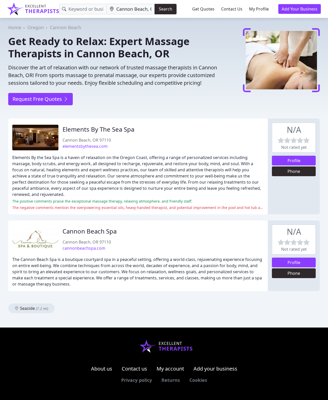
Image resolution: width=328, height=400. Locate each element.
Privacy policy (136, 380)
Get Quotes (203, 9)
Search (165, 9)
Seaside (33, 308)
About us (101, 368)
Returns (170, 380)
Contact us (134, 368)
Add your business (215, 368)
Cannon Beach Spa (90, 231)
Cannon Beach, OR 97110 (87, 140)
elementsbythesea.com (85, 146)
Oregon (35, 27)
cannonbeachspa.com (84, 248)
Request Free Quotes (38, 99)
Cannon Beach (65, 27)
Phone (294, 171)
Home (14, 27)
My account (170, 368)
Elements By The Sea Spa (98, 129)
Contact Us (231, 9)
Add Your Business (299, 9)
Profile (294, 160)
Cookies (198, 380)
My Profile (259, 9)
